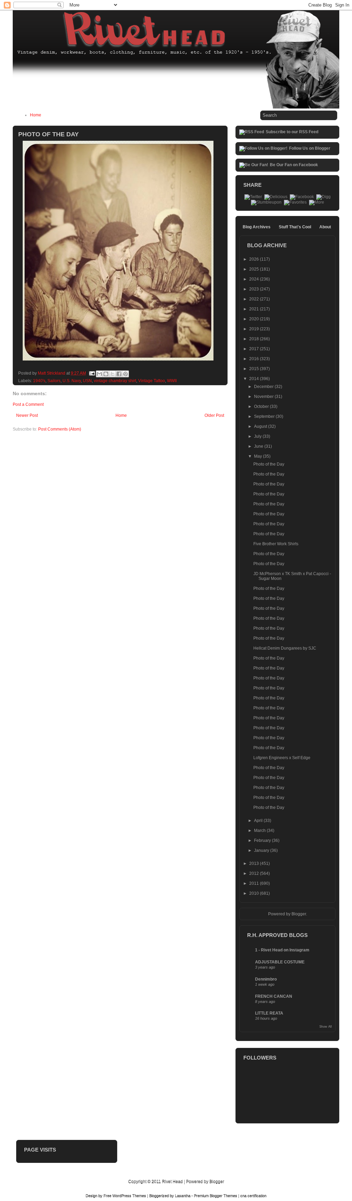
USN (87, 380)
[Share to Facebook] (119, 373)
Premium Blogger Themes (215, 1195)
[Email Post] (91, 373)
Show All (325, 1026)
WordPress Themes (129, 1195)
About (325, 227)
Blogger (299, 914)
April (259, 820)
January (262, 850)
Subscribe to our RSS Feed (292, 131)
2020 (254, 319)
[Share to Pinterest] (125, 373)
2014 (254, 378)
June (259, 446)
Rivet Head (172, 1181)
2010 (254, 893)
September (265, 416)
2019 (254, 329)
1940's (39, 380)
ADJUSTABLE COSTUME (280, 962)
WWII (172, 380)
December (264, 386)
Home (35, 115)
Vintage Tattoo (151, 380)
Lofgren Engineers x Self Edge (281, 757)
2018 (254, 338)
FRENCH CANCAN (273, 996)
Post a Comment (28, 404)
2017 (254, 348)
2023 (254, 289)
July (258, 436)
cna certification (253, 1195)
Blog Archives (257, 227)
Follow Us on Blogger (309, 148)
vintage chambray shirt (115, 380)
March (260, 830)
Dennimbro (266, 979)
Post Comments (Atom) (59, 429)
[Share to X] (112, 373)
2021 (254, 309)
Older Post (214, 415)
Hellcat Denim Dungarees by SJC (284, 648)
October (262, 406)
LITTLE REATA (269, 1013)
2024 (254, 279)
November (264, 396)
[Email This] (99, 373)
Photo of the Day (268, 464)
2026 (254, 259)
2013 (254, 863)
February (263, 840)
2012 (254, 873)
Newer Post (27, 415)
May (258, 456)
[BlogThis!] (105, 373)
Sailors (53, 380)
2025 (254, 269)
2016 (254, 358)
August (261, 426)
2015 (254, 368)
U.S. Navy (72, 380)
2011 (254, 883)
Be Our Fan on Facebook (294, 164)
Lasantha (182, 1195)
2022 (254, 299)
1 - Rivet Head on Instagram (282, 950)
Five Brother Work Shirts (275, 543)
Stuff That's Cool (295, 227)
